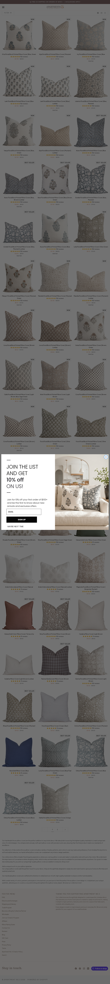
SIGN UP (22, 519)
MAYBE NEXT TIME (16, 526)
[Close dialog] (106, 457)
